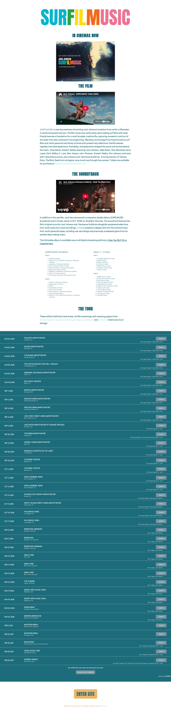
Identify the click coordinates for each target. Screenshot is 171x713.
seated (168, 676)
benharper (89, 319)
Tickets (161, 339)
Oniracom (104, 706)
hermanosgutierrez (49, 319)
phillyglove (78, 319)
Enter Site (85, 694)
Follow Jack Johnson (85, 672)
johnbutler (103, 319)
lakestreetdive (65, 319)
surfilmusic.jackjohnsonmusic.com (70, 163)
